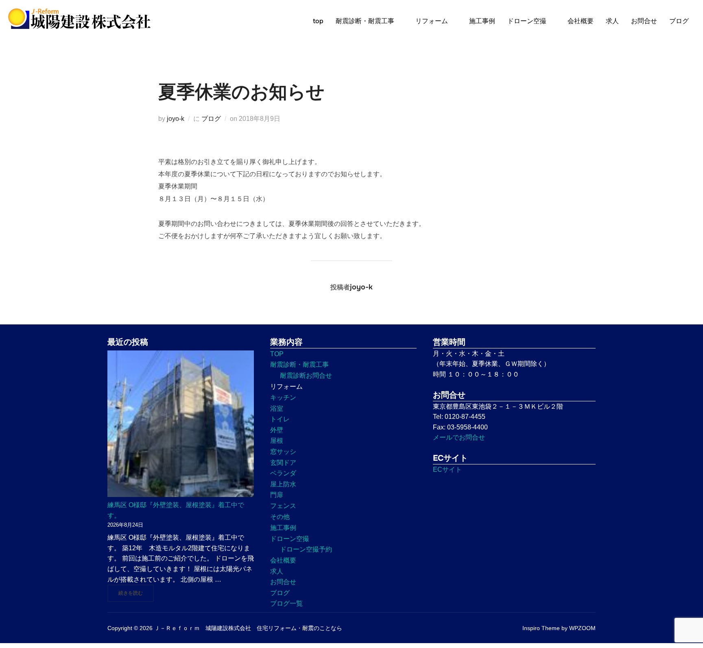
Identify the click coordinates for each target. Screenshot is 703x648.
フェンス (283, 505)
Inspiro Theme (541, 628)
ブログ (679, 21)
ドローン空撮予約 (306, 549)
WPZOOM (582, 628)
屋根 (276, 440)
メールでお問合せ (459, 437)
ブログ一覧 (286, 603)
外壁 (276, 430)
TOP (277, 353)
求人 (612, 21)
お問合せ (644, 21)
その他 (280, 516)
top (318, 21)
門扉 (276, 494)
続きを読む (136, 592)
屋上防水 (283, 484)
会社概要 (581, 21)
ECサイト (447, 469)
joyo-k (175, 118)
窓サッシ (283, 451)
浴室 (276, 408)
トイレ (280, 419)
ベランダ (283, 473)
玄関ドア (283, 462)
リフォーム (431, 21)
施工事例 (482, 21)
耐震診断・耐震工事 (365, 21)
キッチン (283, 397)
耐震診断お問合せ (306, 375)
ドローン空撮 (526, 21)
